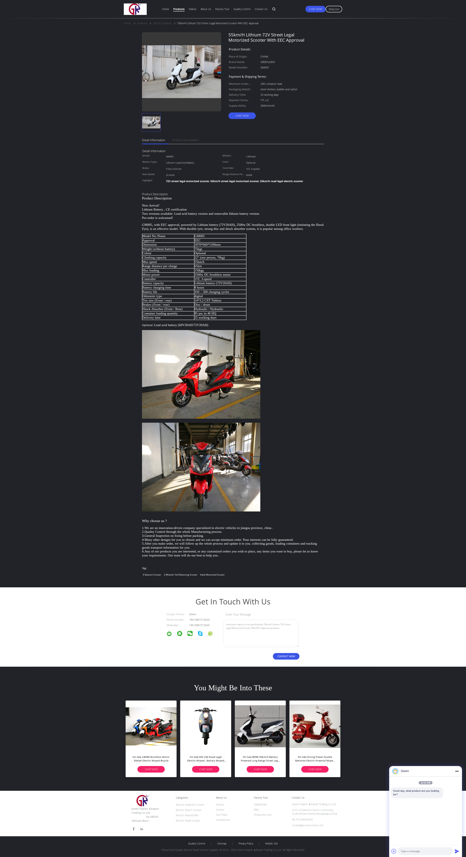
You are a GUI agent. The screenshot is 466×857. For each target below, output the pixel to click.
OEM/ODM (260, 804)
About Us (206, 9)
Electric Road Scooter (188, 820)
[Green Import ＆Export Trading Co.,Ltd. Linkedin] (141, 829)
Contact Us (261, 9)
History (220, 804)
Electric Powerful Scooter (190, 804)
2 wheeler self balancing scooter (181, 574)
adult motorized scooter (212, 574)
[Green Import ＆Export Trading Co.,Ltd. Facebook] (133, 829)
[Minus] (457, 771)
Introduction (223, 820)
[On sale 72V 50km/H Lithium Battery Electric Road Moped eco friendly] (151, 726)
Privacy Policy (245, 843)
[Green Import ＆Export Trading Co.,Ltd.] (171, 634)
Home (165, 9)
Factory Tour (222, 9)
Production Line (263, 814)
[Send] (457, 851)
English (334, 9)
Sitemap (221, 843)
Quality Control (242, 9)
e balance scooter (152, 574)
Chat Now (315, 9)
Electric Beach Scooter (189, 810)
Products (179, 9)
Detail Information (153, 140)
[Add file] (393, 851)
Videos (192, 9)
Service (220, 809)
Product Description (185, 140)
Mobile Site (271, 843)
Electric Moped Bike (187, 815)
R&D (256, 809)
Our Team (221, 814)
